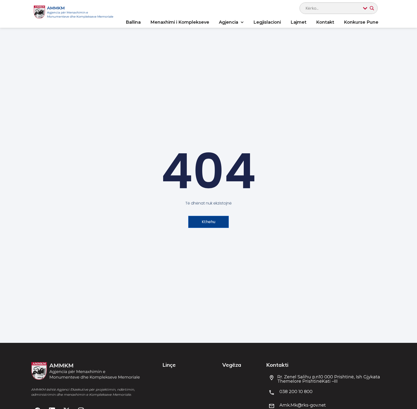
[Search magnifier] (371, 8)
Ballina (133, 22)
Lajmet (298, 22)
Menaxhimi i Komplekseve (179, 22)
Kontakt (325, 22)
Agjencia (228, 22)
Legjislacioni (267, 22)
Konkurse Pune (361, 22)
